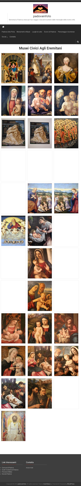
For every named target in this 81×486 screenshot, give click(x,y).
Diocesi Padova (7, 474)
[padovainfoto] (3, 26)
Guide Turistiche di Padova (10, 470)
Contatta (13, 37)
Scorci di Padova (50, 32)
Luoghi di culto (37, 32)
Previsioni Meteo (7, 472)
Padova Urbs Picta (8, 32)
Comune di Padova (8, 467)
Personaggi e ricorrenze (66, 32)
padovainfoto (42, 16)
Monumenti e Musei (23, 32)
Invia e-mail (29, 467)
